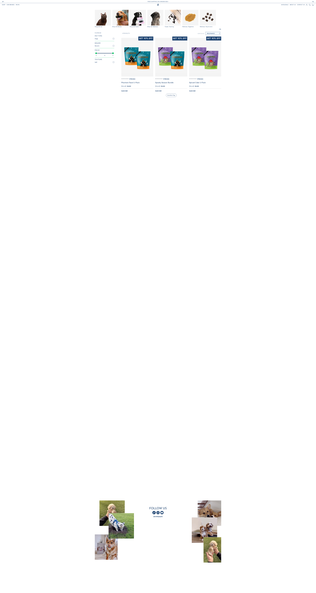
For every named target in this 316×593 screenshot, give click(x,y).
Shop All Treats (134, 26)
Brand (98, 43)
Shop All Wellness (152, 26)
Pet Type (98, 36)
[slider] (96, 53)
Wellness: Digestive (188, 26)
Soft (96, 62)
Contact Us (301, 4)
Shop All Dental (117, 26)
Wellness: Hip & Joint (206, 26)
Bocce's (97, 46)
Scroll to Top (171, 95)
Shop (3, 4)
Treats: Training (169, 26)
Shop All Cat (98, 26)
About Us (293, 4)
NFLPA (18, 4)
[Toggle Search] (309, 5)
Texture (98, 59)
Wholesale (284, 4)
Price (97, 50)
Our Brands (10, 4)
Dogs (96, 38)
